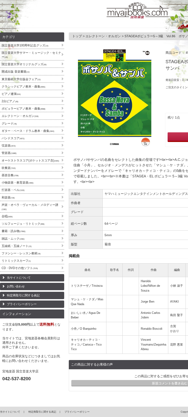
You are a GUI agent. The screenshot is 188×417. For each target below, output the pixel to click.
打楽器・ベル (13, 190)
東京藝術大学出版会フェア (21, 79)
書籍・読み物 (13, 231)
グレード (9, 123)
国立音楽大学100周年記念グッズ (25, 45)
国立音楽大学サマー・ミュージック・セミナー (31, 55)
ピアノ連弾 (11, 94)
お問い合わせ (16, 286)
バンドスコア (13, 138)
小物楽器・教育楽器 (17, 182)
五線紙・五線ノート (17, 246)
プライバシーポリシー (22, 304)
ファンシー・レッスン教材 (21, 253)
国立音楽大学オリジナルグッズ (24, 64)
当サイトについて (19, 277)
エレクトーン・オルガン (20, 116)
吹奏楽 (9, 168)
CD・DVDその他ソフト (20, 268)
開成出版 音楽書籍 (16, 71)
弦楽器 (9, 145)
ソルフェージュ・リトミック (23, 223)
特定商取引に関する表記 (23, 295)
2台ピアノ (10, 101)
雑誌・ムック (13, 238)
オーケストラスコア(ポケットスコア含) (30, 160)
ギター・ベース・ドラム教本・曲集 (28, 131)
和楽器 (8, 197)
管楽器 (9, 153)
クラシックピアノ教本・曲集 (23, 86)
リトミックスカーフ (16, 260)
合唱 (7, 216)
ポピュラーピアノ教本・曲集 (23, 108)
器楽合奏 (10, 175)
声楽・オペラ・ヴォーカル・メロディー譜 (30, 206)
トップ (77, 36)
